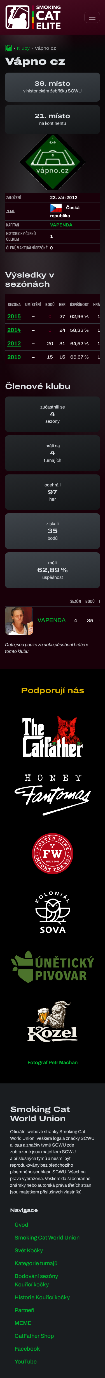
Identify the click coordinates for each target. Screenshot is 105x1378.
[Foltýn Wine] (53, 854)
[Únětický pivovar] (52, 967)
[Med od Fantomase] (52, 795)
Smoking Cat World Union (47, 1237)
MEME (23, 1323)
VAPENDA (61, 225)
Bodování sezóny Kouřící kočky (36, 1280)
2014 (14, 330)
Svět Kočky (29, 1250)
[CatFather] (52, 736)
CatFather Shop (34, 1336)
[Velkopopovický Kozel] (52, 1021)
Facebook (27, 1349)
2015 (14, 316)
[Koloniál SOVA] (52, 912)
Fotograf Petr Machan (52, 1062)
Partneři (24, 1310)
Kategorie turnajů (36, 1263)
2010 (14, 357)
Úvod (21, 1225)
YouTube (26, 1361)
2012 (14, 343)
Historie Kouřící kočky (42, 1297)
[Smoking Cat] (8, 48)
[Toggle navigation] (92, 17)
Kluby (23, 48)
